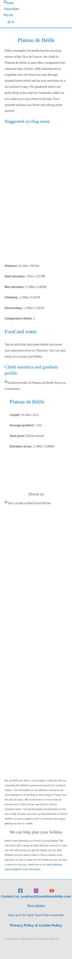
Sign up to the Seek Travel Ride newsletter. (36, 915)
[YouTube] (52, 892)
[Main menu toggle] (11, 23)
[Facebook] (20, 892)
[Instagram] (36, 892)
